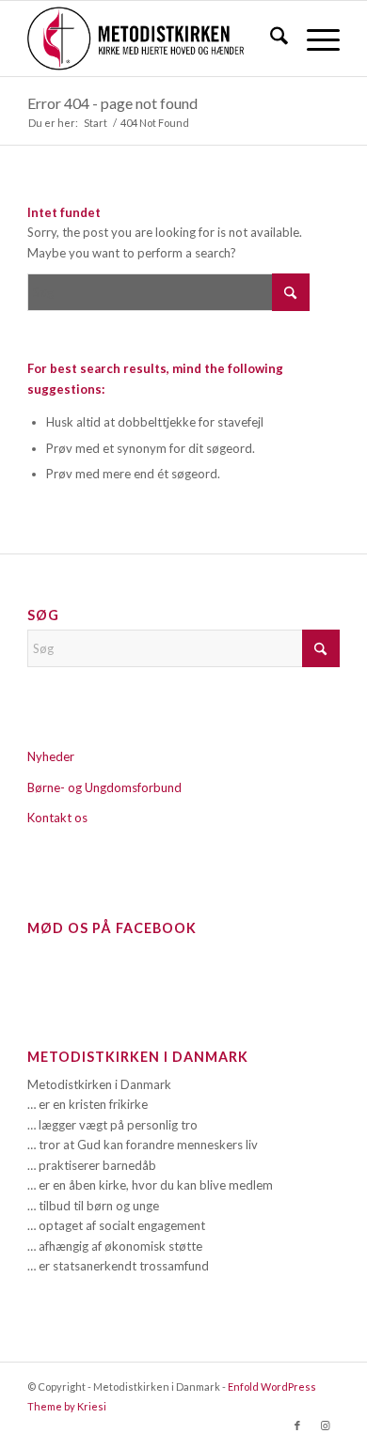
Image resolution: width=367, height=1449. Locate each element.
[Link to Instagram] (325, 1425)
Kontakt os (57, 817)
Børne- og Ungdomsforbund (104, 787)
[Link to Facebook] (297, 1425)
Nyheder (50, 756)
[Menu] (314, 38)
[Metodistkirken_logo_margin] (152, 38)
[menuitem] (269, 38)
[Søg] (269, 38)
